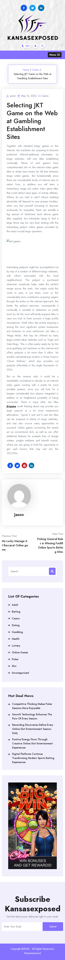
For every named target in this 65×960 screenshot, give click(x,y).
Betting (16, 611)
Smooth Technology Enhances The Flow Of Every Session (32, 716)
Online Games (20, 652)
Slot (14, 666)
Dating (16, 625)
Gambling (17, 632)
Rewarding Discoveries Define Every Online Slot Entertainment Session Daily (32, 729)
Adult (15, 605)
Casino (35, 70)
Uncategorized (20, 673)
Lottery (16, 645)
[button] (55, 54)
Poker (15, 659)
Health (15, 639)
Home (26, 70)
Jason (19, 514)
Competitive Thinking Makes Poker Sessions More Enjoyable (32, 706)
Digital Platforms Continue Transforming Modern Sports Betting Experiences (33, 758)
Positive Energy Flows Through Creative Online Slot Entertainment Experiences (32, 743)
